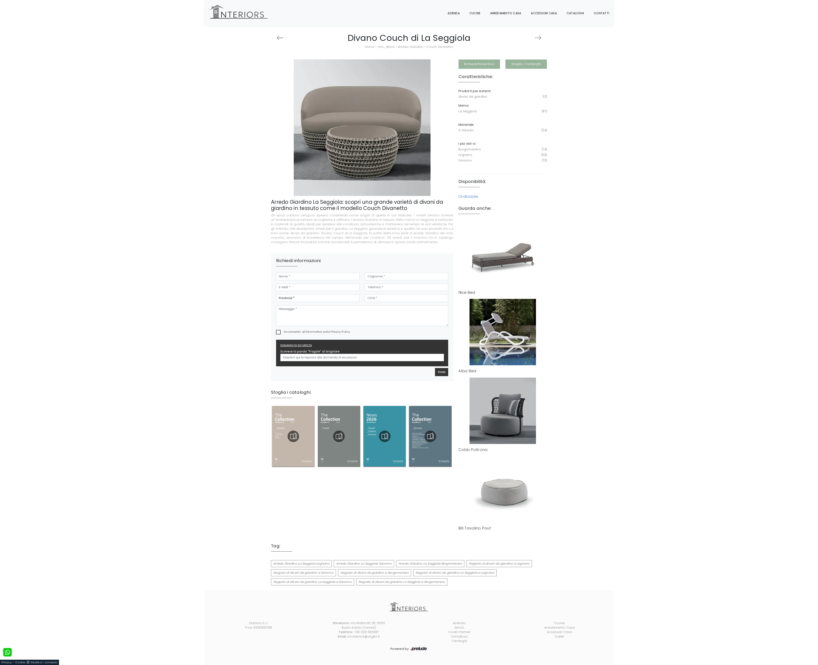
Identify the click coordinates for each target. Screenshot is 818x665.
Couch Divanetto (439, 47)
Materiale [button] (466, 124)
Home (369, 47)
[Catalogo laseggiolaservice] (430, 436)
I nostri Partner (459, 632)
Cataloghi (575, 13)
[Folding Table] (280, 38)
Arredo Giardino (410, 47)
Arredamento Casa (505, 13)
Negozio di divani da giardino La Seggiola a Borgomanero (402, 582)
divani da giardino (502, 96)
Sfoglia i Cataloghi (526, 64)
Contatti (601, 13)
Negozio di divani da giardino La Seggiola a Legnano (455, 573)
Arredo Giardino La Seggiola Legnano (301, 563)
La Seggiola (502, 111)
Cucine (475, 13)
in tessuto (502, 130)
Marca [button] (463, 105)
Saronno (502, 160)
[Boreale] (538, 38)
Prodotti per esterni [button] (474, 91)
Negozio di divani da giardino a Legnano (499, 563)
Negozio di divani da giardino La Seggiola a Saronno (312, 582)
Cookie (20, 662)
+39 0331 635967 (366, 632)
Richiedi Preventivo (479, 64)
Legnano (502, 155)
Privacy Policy (340, 332)
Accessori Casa (544, 13)
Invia (441, 372)
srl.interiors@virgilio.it (363, 636)
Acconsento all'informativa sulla (317, 332)
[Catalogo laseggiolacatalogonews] (384, 436)
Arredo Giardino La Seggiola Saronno (364, 563)
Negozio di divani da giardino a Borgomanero (374, 573)
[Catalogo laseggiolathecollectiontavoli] (339, 436)
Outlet (559, 636)
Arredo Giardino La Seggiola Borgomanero (430, 563)
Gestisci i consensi (44, 662)
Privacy (6, 662)
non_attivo (386, 47)
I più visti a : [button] (467, 143)
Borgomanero (502, 149)
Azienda (454, 13)
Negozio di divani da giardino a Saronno (303, 573)
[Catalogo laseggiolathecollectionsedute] (293, 436)
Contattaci (459, 636)
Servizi (459, 627)
